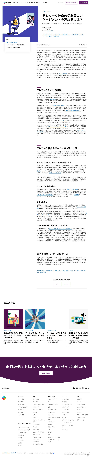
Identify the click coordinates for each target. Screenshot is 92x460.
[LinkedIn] (84, 44)
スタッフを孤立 (63, 74)
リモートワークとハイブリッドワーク (61, 34)
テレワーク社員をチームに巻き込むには (15, 45)
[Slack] (7, 3)
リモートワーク (46, 34)
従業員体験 (56, 36)
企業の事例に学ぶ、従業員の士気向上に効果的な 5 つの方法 (13, 335)
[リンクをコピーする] (86, 44)
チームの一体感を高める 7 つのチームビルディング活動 (56, 335)
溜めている (64, 120)
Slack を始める (83, 3)
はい (57, 284)
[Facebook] (81, 44)
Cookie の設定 (30, 453)
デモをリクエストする (71, 3)
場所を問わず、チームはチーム (13, 47)
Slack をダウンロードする (8, 453)
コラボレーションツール (55, 173)
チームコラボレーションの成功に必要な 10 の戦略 (34, 335)
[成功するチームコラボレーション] (35, 319)
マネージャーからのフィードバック (57, 127)
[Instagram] (77, 388)
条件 (25, 453)
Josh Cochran (50, 30)
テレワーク (77, 56)
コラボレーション (46, 11)
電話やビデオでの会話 (72, 189)
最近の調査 (53, 99)
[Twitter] (79, 44)
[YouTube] (86, 388)
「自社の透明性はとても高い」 (73, 110)
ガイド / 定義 (75, 34)
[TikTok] (89, 388)
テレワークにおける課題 (11, 42)
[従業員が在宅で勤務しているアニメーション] (13, 319)
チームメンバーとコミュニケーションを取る (60, 228)
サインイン (61, 3)
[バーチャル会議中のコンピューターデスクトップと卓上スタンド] (78, 319)
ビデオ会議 (76, 194)
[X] (83, 388)
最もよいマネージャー (42, 171)
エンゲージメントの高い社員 (56, 105)
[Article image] (57, 319)
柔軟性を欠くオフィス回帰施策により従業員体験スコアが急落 (78, 335)
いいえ (65, 284)
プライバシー (20, 453)
